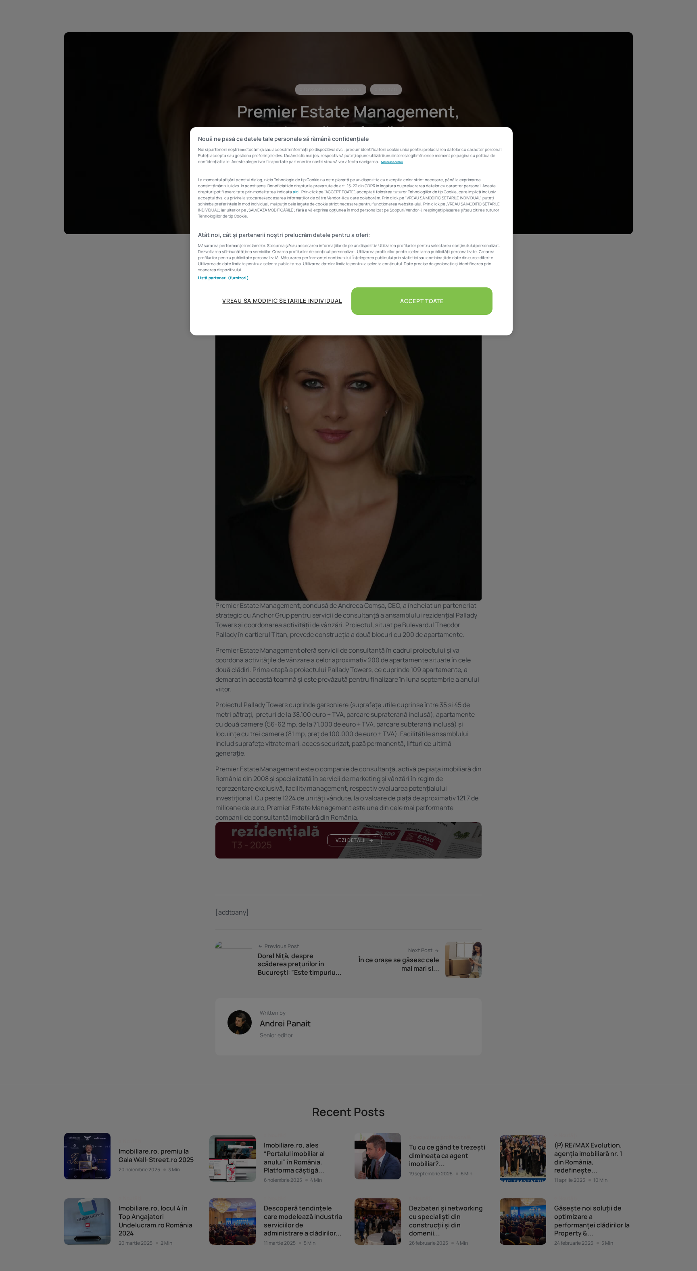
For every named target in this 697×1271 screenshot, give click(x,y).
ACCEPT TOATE (421, 301)
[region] (351, 231)
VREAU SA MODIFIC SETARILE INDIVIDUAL (282, 300)
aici (296, 192)
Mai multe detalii (392, 162)
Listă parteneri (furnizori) (223, 278)
